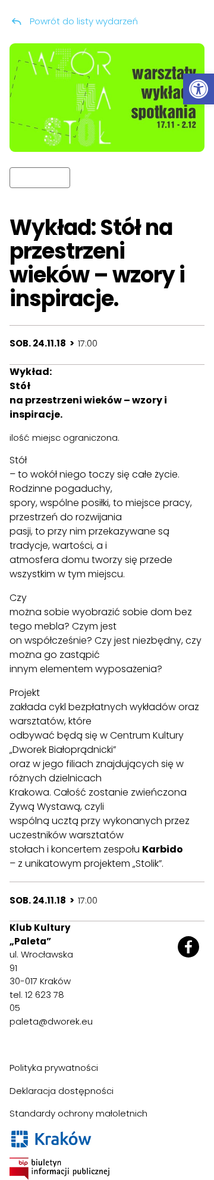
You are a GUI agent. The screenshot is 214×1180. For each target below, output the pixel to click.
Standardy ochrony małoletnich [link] (78, 1113)
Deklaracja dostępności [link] (62, 1090)
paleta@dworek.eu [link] (51, 1021)
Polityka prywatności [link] (54, 1067)
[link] (198, 89)
